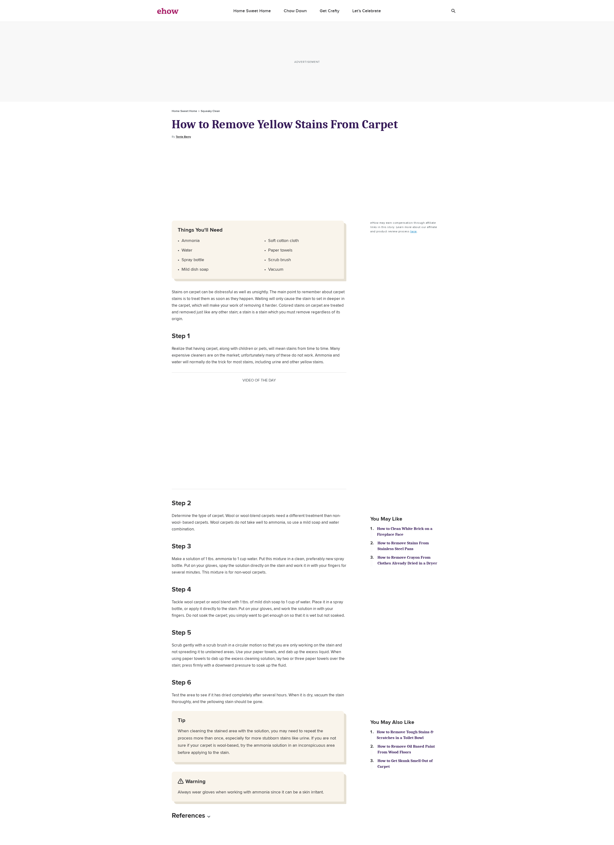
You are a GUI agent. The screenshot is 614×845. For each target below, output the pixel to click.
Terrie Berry (183, 137)
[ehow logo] (168, 11)
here (413, 231)
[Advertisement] (307, 179)
